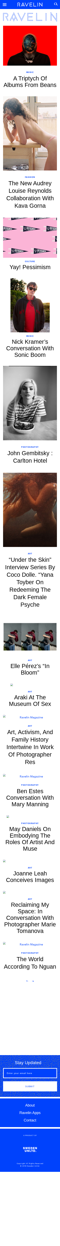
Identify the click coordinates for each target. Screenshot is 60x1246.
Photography (30, 447)
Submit (30, 1086)
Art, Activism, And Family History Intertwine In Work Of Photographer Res (30, 747)
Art (30, 553)
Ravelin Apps (30, 1113)
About (30, 1105)
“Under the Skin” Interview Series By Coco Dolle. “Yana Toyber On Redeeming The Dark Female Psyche (30, 582)
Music (30, 72)
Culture (30, 261)
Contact (30, 1120)
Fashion (30, 177)
